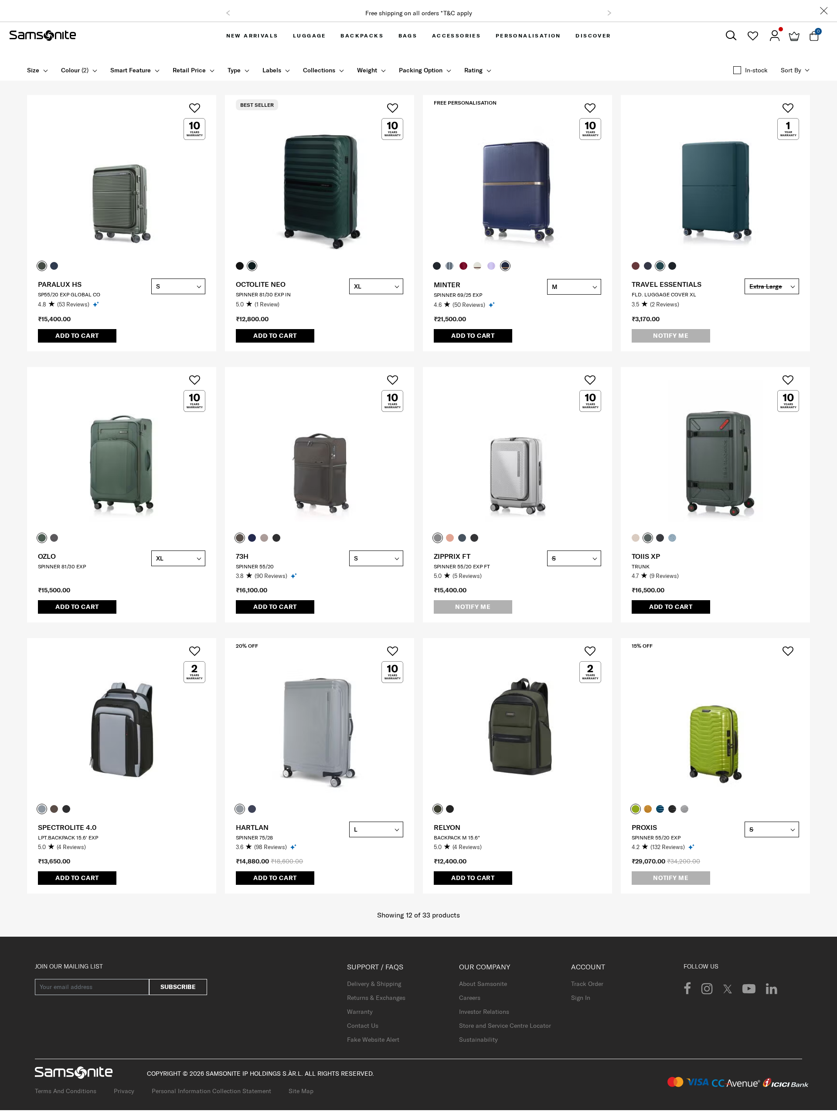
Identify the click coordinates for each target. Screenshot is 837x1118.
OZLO (47, 556)
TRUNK (641, 566)
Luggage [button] (309, 35)
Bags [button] (408, 35)
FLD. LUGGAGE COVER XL (664, 294)
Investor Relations (484, 1012)
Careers (469, 998)
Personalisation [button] (528, 35)
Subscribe (178, 987)
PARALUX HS (60, 284)
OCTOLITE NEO (261, 284)
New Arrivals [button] (252, 35)
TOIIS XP (646, 556)
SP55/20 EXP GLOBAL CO (69, 294)
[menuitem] (252, 35)
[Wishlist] (752, 36)
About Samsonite (483, 984)
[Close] (823, 10)
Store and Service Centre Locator (505, 1026)
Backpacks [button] (362, 35)
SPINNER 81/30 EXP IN (263, 294)
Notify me (670, 336)
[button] (228, 13)
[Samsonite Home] (43, 36)
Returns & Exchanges (376, 998)
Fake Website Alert (373, 1039)
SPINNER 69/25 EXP (458, 295)
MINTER (447, 284)
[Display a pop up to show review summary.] (96, 304)
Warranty (360, 1012)
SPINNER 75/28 (254, 837)
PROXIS (644, 827)
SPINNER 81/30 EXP (62, 566)
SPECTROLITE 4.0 (67, 827)
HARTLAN (252, 827)
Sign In (580, 998)
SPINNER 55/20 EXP (656, 837)
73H (242, 556)
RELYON (447, 827)
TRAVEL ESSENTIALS (666, 284)
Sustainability (478, 1039)
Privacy (124, 1091)
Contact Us (362, 1026)
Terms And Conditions (65, 1091)
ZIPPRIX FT (452, 556)
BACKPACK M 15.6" (457, 837)
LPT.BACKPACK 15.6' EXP (68, 837)
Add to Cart (77, 336)
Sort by (791, 70)
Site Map (301, 1091)
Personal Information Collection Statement (211, 1091)
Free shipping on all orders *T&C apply (418, 13)
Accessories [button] (456, 35)
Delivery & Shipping (374, 984)
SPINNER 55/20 (255, 566)
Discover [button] (593, 35)
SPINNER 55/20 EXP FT (462, 566)
